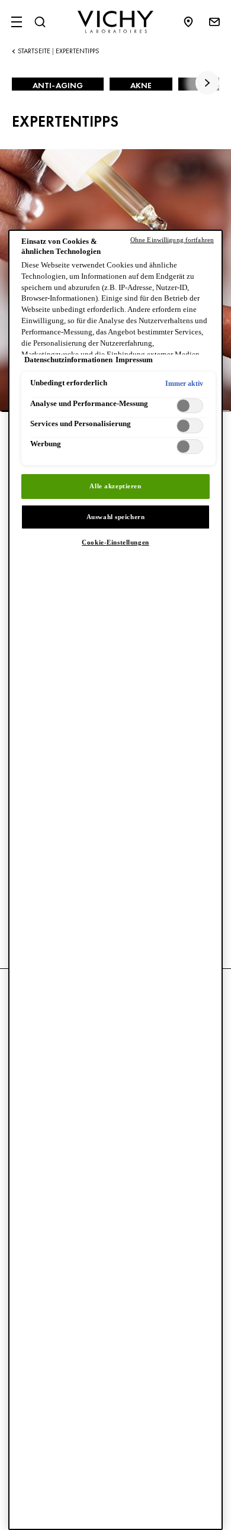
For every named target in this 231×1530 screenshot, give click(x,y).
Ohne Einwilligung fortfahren (172, 239)
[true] (207, 83)
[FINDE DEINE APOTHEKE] (194, 22)
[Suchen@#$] (40, 22)
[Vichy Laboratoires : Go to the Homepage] (115, 22)
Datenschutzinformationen (68, 360)
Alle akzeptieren (115, 485)
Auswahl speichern (115, 516)
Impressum (134, 360)
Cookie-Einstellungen (115, 542)
